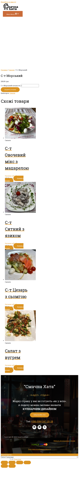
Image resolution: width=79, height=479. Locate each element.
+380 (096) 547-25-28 (42, 421)
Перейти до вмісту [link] (8, 2)
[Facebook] (34, 427)
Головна (4, 70)
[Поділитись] (12, 462)
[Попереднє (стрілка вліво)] (4, 466)
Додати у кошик (10, 89)
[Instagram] (39, 427)
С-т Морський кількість (10, 86)
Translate (17, 459)
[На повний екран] (19, 462)
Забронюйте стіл (40, 415)
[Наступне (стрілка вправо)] (12, 466)
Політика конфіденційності (39, 449)
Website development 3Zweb (64, 441)
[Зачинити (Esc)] (4, 462)
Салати (11, 70)
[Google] (45, 427)
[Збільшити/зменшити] (27, 462)
